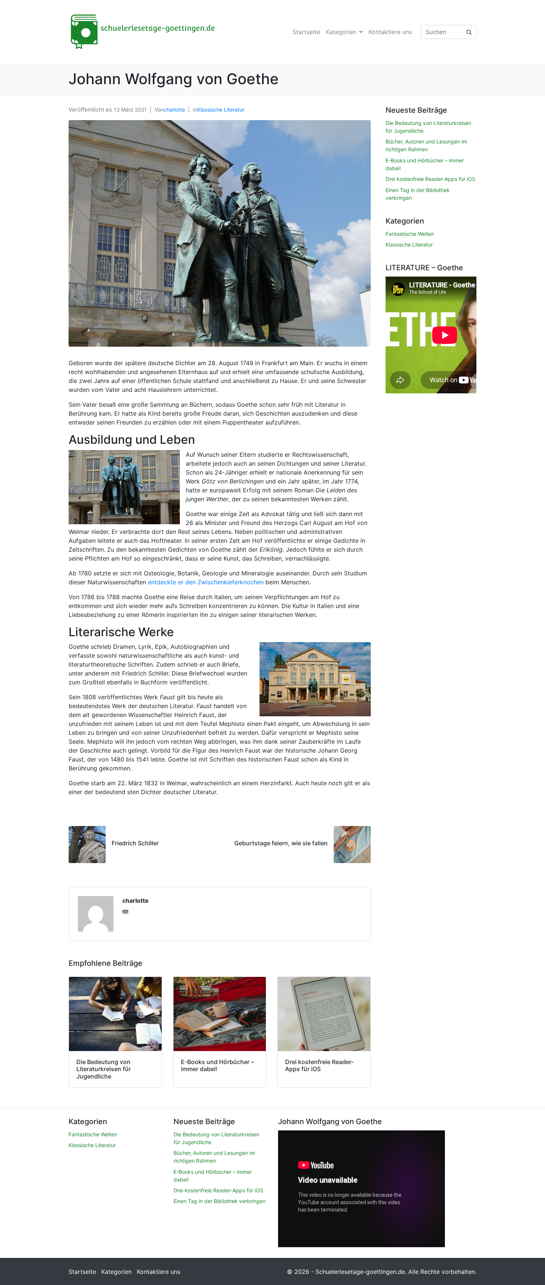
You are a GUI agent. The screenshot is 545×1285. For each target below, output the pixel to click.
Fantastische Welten (410, 234)
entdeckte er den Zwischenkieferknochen (206, 582)
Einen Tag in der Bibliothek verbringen (219, 1201)
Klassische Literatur (220, 109)
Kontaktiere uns (390, 32)
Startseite (306, 32)
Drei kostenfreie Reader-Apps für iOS (430, 179)
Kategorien (341, 32)
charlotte (174, 109)
